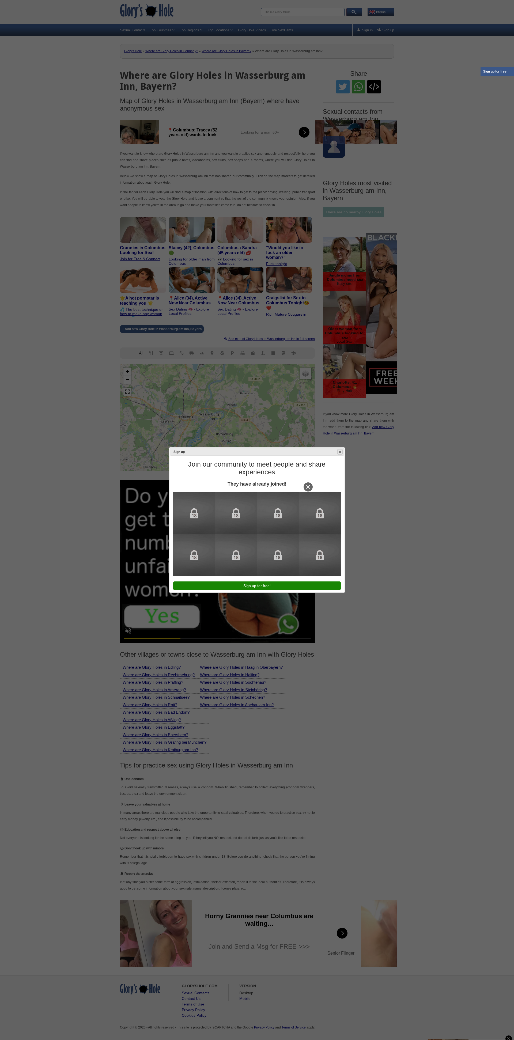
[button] (340, 452)
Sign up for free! (495, 71)
